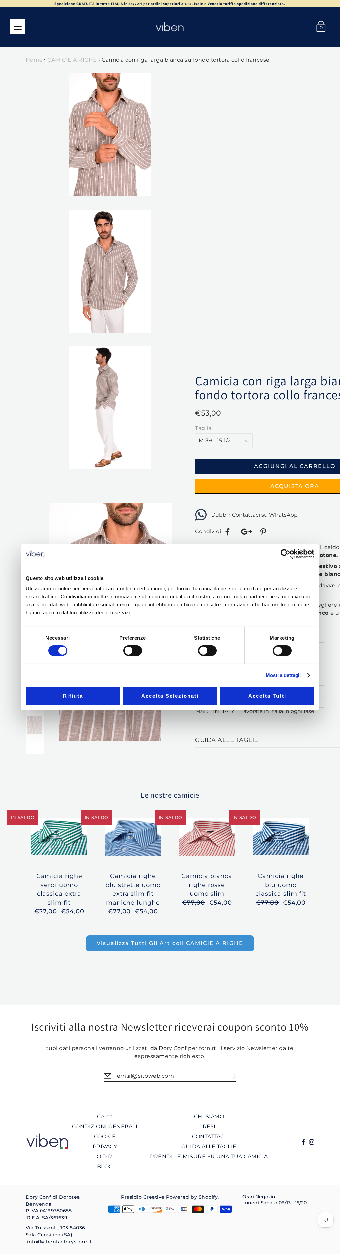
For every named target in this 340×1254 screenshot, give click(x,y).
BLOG (105, 1166)
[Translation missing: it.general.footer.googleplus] (246, 532)
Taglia (203, 428)
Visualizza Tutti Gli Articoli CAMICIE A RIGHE (170, 943)
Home (34, 60)
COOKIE (105, 1136)
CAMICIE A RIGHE (72, 60)
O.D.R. (105, 1156)
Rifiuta (73, 696)
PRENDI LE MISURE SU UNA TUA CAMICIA (209, 1156)
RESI (209, 1126)
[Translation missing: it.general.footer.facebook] (228, 532)
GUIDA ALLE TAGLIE (209, 1146)
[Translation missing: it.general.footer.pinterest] (264, 532)
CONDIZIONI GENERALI (105, 1126)
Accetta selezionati (170, 696)
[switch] (132, 650)
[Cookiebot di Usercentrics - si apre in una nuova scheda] (285, 554)
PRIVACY (105, 1146)
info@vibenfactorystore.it (59, 1242)
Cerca (105, 1116)
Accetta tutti (267, 696)
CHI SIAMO (209, 1116)
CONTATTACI (209, 1136)
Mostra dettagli (283, 675)
